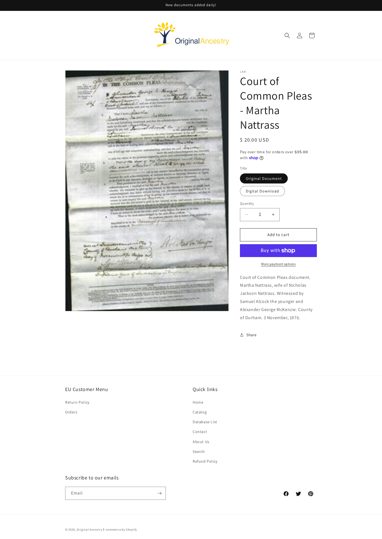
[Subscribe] (159, 493)
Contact (200, 431)
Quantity (247, 203)
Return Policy (77, 401)
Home (198, 401)
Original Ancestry (89, 529)
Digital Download (262, 191)
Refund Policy (205, 460)
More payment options (278, 264)
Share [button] (251, 334)
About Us (201, 441)
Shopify (131, 529)
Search (199, 451)
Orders (71, 411)
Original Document (264, 178)
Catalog (200, 411)
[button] (287, 35)
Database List (205, 421)
